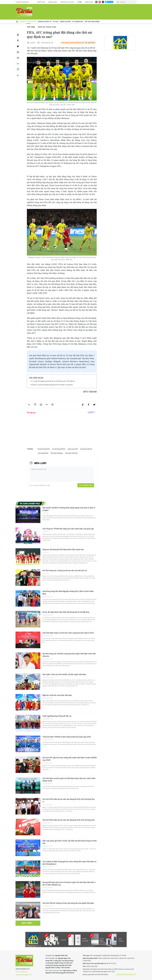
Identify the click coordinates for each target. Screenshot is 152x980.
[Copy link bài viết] (18, 63)
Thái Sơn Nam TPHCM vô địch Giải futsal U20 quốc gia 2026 (66, 737)
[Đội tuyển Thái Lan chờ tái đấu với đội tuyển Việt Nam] (28, 681)
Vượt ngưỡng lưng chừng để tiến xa (56, 716)
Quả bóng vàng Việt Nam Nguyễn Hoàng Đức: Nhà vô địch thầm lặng (68, 592)
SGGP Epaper (89, 2)
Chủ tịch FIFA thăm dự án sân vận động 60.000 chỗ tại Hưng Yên (68, 799)
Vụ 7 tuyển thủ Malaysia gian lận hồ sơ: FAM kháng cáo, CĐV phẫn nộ (53, 381)
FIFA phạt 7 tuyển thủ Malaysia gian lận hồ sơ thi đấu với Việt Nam (52, 385)
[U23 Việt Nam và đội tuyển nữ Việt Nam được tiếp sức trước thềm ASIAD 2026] (28, 785)
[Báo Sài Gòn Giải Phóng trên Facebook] (96, 2)
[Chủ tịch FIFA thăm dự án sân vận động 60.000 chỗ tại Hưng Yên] (28, 806)
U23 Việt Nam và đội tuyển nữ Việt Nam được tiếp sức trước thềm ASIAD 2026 (68, 779)
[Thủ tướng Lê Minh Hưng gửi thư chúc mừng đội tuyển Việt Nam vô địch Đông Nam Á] (28, 868)
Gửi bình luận (87, 485)
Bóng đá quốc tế (44, 22)
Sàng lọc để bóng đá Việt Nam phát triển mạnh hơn (63, 549)
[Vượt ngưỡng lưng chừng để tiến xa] (28, 723)
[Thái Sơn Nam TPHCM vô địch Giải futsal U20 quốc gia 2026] (28, 744)
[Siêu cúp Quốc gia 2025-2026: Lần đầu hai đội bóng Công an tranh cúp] (28, 848)
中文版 (79, 2)
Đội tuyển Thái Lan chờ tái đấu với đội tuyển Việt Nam (64, 674)
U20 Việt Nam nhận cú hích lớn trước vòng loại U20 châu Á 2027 (68, 633)
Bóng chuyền (65, 22)
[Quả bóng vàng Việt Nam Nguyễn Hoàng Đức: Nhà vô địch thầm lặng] (28, 598)
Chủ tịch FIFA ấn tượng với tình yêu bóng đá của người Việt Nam (68, 903)
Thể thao (31, 27)
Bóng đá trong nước (28, 22)
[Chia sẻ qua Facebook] (18, 40)
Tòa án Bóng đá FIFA (58, 449)
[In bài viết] (18, 58)
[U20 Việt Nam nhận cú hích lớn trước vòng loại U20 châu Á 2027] (28, 640)
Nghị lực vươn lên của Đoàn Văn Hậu (57, 695)
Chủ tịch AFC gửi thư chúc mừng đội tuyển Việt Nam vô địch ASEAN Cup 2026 (69, 758)
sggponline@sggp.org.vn (24, 975)
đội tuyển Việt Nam (71, 453)
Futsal (56, 22)
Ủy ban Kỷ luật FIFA (44, 449)
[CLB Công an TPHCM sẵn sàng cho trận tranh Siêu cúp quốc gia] (28, 535)
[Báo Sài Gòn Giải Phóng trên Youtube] (99, 2)
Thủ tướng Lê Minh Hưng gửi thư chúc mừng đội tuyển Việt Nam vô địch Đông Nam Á (69, 862)
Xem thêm (27, 923)
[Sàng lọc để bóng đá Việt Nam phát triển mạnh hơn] (28, 556)
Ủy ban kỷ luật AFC (86, 449)
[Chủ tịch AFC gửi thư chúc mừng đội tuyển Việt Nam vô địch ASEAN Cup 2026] (28, 764)
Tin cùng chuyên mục (30, 503)
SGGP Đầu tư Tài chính (67, 2)
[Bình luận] (18, 69)
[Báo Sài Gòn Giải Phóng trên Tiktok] (103, 2)
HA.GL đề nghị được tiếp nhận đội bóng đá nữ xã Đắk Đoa (65, 612)
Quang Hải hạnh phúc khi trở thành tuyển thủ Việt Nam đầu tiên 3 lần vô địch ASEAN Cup (68, 883)
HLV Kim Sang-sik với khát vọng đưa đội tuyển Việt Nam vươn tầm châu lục (69, 655)
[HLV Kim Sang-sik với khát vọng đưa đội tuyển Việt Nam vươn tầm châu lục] (28, 660)
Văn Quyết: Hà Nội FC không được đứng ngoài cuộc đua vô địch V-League (69, 509)
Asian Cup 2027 (73, 449)
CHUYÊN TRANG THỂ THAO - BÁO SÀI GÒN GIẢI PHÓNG (24, 11)
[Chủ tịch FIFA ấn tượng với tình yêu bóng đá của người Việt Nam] (28, 910)
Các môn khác (77, 22)
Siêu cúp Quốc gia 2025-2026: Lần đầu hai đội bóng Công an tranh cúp (69, 842)
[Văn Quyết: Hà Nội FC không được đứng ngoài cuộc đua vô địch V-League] (28, 514)
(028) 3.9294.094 (22, 972)
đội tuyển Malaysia (57, 453)
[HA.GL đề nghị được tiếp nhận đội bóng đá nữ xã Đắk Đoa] (28, 619)
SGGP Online (41, 2)
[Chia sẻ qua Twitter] (18, 46)
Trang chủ (17, 22)
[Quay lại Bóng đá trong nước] (18, 75)
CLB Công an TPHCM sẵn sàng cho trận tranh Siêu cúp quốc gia (68, 529)
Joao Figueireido (43, 453)
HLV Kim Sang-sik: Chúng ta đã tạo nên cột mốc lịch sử (64, 570)
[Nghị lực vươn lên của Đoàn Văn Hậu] (28, 702)
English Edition (52, 2)
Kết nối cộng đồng (92, 22)
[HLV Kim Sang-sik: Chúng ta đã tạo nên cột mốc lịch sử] (28, 577)
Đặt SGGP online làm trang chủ (126, 974)
